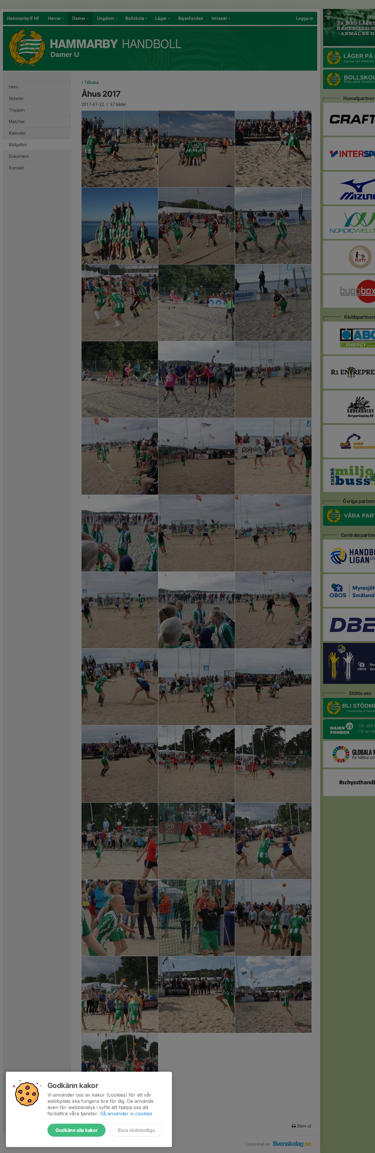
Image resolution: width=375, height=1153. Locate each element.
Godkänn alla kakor (76, 1130)
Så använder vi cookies (126, 1114)
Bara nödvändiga (136, 1130)
